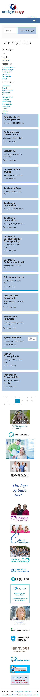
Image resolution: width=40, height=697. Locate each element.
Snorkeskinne (7, 104)
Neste (20, 405)
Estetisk (5, 108)
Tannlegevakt (7, 72)
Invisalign (5, 99)
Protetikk (5, 95)
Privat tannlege (7, 69)
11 (17, 401)
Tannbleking (6, 102)
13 (27, 401)
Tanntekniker (7, 76)
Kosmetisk (6, 106)
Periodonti (6, 92)
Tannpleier (6, 74)
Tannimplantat (7, 97)
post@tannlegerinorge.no (23, 691)
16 (9, 405)
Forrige (5, 397)
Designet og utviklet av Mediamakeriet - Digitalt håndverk (20, 695)
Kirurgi (4, 88)
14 (32, 401)
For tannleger (32, 17)
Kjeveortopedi (7, 90)
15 (4, 405)
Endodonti (5, 85)
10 (12, 401)
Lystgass (5, 111)
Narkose (5, 113)
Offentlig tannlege (8, 67)
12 (22, 401)
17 (14, 405)
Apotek (4, 79)
